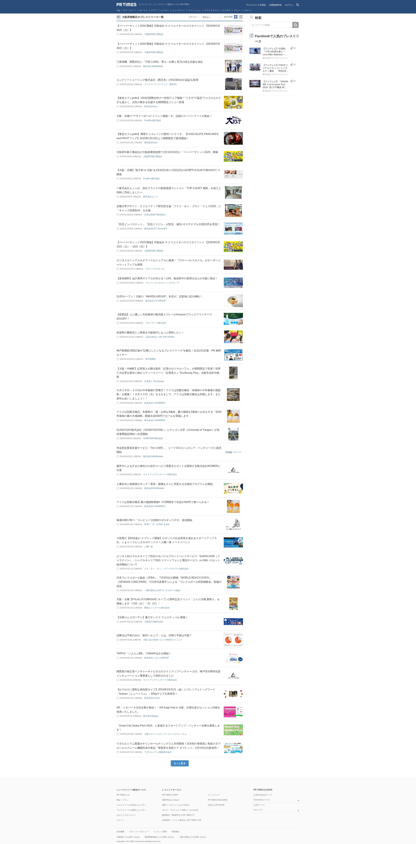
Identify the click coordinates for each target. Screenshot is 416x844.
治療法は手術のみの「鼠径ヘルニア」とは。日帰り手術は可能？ (154, 635)
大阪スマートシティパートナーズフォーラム (165, 734)
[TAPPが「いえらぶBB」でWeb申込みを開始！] (233, 657)
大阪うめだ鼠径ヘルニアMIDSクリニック (162, 640)
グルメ (237, 10)
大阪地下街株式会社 (153, 621)
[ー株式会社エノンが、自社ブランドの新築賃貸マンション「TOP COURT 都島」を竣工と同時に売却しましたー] (233, 192)
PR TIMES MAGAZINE (218, 800)
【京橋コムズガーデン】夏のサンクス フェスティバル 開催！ (152, 617)
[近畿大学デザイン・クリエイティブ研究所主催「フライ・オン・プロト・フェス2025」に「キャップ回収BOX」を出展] (233, 210)
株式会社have (150, 106)
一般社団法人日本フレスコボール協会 (162, 590)
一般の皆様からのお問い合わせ (192, 837)
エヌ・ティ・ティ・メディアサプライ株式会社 (166, 568)
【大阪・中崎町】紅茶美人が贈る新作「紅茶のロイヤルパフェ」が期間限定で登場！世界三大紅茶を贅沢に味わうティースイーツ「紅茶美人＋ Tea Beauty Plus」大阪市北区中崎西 (169, 372)
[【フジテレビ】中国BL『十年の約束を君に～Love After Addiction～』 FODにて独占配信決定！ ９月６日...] (254, 50)
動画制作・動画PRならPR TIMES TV (178, 815)
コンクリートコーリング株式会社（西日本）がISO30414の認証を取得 (157, 80)
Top (118, 10)
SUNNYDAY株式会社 (153, 438)
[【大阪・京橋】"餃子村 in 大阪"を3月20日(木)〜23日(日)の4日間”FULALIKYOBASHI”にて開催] (233, 174)
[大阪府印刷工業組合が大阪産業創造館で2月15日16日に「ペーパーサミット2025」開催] (233, 156)
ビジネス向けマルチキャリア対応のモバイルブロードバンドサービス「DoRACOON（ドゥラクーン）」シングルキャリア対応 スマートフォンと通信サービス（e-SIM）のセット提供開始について (168, 560)
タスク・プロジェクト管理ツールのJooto (180, 810)
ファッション (194, 10)
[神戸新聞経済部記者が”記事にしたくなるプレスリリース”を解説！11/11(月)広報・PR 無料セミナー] (233, 355)
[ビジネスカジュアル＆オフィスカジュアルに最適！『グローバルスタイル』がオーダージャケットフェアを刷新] (233, 264)
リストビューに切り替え (241, 17)
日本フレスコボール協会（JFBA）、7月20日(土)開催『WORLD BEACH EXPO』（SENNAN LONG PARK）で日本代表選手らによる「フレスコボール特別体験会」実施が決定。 (169, 581)
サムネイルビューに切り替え (236, 17)
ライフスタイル (211, 10)
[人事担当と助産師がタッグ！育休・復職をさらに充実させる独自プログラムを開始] (233, 488)
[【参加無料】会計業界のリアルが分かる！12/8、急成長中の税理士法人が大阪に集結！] (233, 282)
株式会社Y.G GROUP (155, 301)
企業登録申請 (275, 5)
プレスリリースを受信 (256, 5)
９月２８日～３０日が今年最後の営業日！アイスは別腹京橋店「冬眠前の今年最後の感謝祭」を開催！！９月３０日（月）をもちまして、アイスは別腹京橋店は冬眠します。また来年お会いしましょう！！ (169, 394)
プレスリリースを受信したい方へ (131, 805)
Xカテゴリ (258, 810)
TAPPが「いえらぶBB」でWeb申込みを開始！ (144, 653)
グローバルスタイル (154, 269)
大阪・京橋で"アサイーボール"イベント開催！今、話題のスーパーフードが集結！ (164, 116)
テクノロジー (129, 10)
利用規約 (175, 832)
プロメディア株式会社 (156, 323)
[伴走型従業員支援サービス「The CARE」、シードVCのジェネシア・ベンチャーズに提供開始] (233, 452)
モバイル (143, 10)
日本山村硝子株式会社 (154, 214)
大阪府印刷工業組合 (153, 34)
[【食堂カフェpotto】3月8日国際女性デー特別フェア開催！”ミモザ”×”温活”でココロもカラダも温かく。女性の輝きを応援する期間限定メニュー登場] (233, 102)
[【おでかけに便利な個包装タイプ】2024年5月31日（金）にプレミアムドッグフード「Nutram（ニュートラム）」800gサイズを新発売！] (233, 693)
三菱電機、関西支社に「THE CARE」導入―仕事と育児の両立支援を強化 (160, 61)
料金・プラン (122, 800)
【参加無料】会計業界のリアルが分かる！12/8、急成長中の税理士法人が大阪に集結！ (167, 278)
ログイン (289, 5)
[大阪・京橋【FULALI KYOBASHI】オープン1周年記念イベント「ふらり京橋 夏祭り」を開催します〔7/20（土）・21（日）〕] (233, 603)
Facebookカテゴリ (262, 800)
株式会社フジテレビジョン (275, 58)
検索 (295, 25)
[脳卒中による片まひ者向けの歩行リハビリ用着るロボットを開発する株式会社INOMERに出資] (233, 470)
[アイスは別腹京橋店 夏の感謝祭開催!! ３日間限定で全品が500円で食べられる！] (233, 506)
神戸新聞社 (150, 359)
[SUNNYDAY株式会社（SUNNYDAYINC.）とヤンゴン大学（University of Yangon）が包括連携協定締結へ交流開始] (233, 434)
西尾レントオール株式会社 (157, 608)
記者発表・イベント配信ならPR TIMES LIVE (181, 820)
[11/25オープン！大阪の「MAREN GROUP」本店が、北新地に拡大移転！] (233, 300)
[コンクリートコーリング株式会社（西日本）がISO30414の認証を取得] (233, 84)
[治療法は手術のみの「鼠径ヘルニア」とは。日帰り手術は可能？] (233, 639)
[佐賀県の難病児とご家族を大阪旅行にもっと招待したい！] (233, 336)
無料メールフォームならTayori (175, 805)
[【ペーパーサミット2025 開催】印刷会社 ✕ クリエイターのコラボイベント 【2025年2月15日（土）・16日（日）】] (233, 246)
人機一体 (148, 546)
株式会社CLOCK (152, 698)
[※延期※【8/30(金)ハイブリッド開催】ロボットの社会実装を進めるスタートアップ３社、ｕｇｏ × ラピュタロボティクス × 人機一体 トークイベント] (233, 542)
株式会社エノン (150, 196)
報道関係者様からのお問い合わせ (159, 837)
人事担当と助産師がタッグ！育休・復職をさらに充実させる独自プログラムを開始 (165, 484)
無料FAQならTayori (170, 800)
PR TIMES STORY (170, 795)
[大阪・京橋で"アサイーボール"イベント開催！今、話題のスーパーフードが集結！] (233, 120)
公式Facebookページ (263, 795)
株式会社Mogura (151, 716)
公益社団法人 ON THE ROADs (160, 337)
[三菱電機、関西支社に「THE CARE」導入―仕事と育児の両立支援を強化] (233, 66)
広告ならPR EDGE (216, 805)
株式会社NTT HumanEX (155, 228)
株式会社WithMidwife (153, 66)
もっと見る (180, 763)
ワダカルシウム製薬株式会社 (158, 752)
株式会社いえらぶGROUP (156, 658)
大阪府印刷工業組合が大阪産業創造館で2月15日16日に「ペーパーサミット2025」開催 (167, 152)
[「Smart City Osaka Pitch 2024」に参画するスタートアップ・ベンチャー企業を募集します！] (233, 730)
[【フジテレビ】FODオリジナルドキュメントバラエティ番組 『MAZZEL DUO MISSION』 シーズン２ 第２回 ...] (254, 67)
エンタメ (165, 10)
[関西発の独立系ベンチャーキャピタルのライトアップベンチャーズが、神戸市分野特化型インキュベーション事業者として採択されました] (233, 675)
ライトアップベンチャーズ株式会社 (160, 474)
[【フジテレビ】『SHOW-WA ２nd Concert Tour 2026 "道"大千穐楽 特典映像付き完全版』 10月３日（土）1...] (254, 83)
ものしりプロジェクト (126, 815)
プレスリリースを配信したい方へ (131, 810)
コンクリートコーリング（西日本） (161, 84)
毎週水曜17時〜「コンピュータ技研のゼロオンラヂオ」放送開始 (154, 520)
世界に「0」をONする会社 (157, 524)
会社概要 (120, 832)
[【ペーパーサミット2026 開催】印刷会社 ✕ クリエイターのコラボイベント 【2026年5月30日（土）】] (233, 30)
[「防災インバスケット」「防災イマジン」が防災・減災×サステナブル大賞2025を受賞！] (233, 228)
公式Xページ (259, 805)
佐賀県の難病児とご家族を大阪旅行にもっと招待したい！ (150, 332)
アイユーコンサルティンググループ (162, 283)
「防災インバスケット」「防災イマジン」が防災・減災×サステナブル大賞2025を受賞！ (168, 224)
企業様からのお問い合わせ (128, 837)
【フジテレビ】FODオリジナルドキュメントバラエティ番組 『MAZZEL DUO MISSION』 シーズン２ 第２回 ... (275, 68)
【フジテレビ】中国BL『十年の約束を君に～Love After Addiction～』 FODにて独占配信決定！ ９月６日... (276, 51)
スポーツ (247, 10)
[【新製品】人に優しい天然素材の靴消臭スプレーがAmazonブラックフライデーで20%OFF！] (233, 318)
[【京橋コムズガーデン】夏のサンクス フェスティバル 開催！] (233, 621)
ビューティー (178, 10)
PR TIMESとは (123, 795)
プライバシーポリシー (139, 832)
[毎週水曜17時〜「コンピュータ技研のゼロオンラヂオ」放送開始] (233, 524)
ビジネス (226, 10)
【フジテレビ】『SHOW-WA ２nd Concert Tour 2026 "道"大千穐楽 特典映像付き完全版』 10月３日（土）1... (276, 84)
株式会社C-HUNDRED (154, 403)
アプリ (154, 10)
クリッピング (214, 795)
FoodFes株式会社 (152, 120)
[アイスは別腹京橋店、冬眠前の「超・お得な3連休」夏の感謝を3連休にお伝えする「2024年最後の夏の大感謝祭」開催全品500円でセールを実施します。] (233, 416)
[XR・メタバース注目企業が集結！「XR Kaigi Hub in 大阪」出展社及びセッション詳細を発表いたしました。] (233, 712)
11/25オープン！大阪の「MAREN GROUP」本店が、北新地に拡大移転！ (159, 296)
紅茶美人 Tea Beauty (154, 381)
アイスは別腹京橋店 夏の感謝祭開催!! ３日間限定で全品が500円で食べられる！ (163, 502)
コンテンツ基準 (160, 832)
